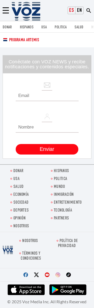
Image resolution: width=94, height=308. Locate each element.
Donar (7, 27)
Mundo (59, 187)
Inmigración (64, 195)
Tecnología (63, 210)
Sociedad (20, 203)
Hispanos (26, 27)
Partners (61, 218)
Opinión (19, 218)
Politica (61, 27)
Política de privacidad (68, 243)
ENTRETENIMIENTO (68, 203)
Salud (79, 27)
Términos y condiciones (31, 256)
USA (44, 27)
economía (21, 195)
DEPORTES (21, 210)
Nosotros (21, 226)
